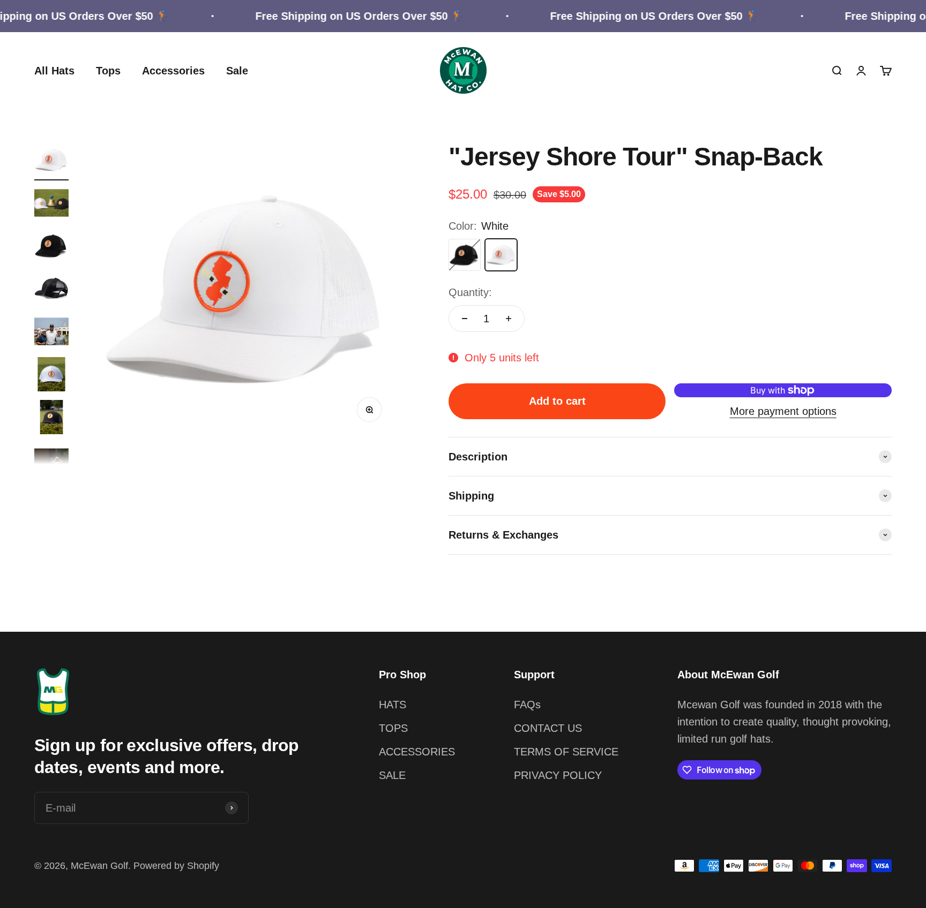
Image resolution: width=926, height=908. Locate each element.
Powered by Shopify (176, 865)
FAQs (527, 704)
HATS (392, 704)
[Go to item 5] (51, 333)
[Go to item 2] (51, 204)
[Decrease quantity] (464, 318)
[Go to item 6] (51, 376)
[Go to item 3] (51, 247)
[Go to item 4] (51, 290)
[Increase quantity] (508, 318)
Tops (108, 71)
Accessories (173, 71)
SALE (392, 775)
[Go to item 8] (51, 461)
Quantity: (470, 292)
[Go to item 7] (51, 418)
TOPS (393, 728)
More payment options (783, 411)
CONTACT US (548, 728)
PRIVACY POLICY (558, 775)
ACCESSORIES (417, 752)
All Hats (54, 71)
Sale (237, 71)
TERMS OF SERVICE (566, 752)
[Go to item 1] (51, 161)
